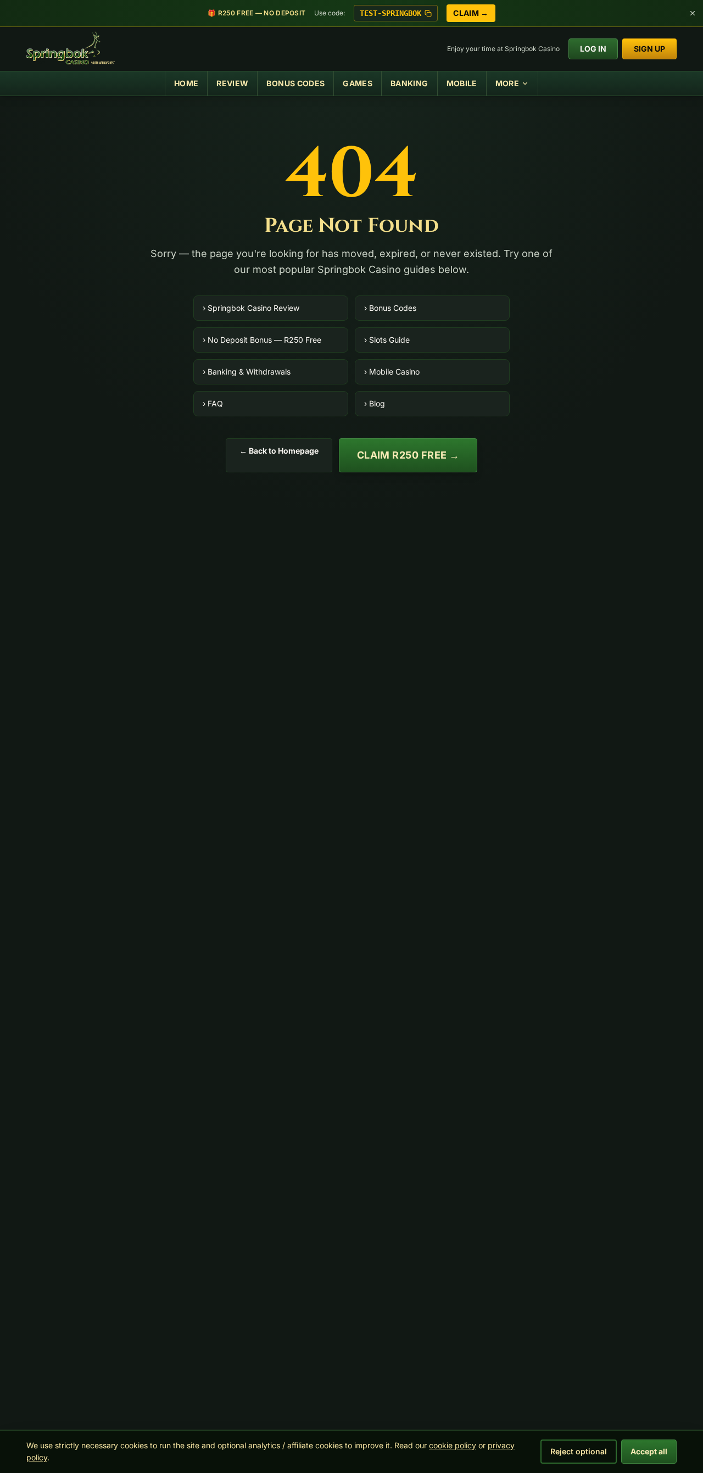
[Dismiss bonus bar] (693, 13)
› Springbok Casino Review (251, 308)
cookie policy (452, 1445)
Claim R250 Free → (408, 455)
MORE (507, 83)
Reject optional (578, 1451)
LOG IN (593, 48)
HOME (186, 83)
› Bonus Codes (390, 308)
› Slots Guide (387, 339)
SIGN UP (649, 48)
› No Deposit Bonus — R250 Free (262, 339)
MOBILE (462, 83)
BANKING (409, 83)
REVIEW (232, 83)
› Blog (374, 403)
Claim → (470, 13)
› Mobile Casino (392, 371)
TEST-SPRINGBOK (390, 13)
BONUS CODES (295, 83)
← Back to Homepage (279, 450)
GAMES (357, 83)
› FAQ (213, 403)
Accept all (649, 1451)
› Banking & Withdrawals (247, 371)
